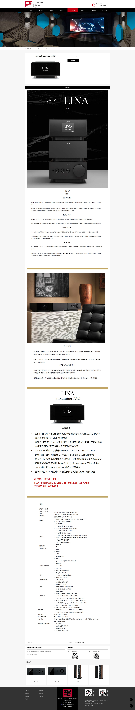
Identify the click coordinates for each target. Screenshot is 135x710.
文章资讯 (94, 10)
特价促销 (83, 10)
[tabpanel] (67, 29)
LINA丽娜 (45, 48)
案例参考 (62, 10)
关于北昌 (41, 10)
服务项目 (52, 10)
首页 (31, 10)
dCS (41, 48)
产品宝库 (73, 10)
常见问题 (104, 10)
